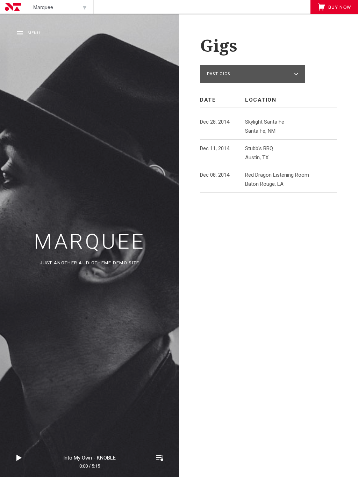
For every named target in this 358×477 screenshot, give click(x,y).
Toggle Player (159, 457)
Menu (34, 33)
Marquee (89, 241)
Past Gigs (218, 74)
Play (19, 457)
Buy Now (339, 7)
